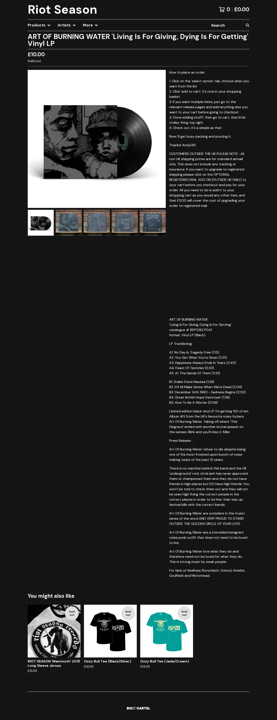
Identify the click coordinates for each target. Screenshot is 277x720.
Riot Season (62, 9)
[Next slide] (159, 139)
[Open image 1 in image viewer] (97, 139)
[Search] (247, 25)
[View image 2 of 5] (69, 223)
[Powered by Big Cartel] (138, 708)
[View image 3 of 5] (97, 223)
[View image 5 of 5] (153, 223)
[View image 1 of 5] (41, 223)
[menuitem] (39, 25)
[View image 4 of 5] (125, 223)
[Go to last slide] (33, 139)
